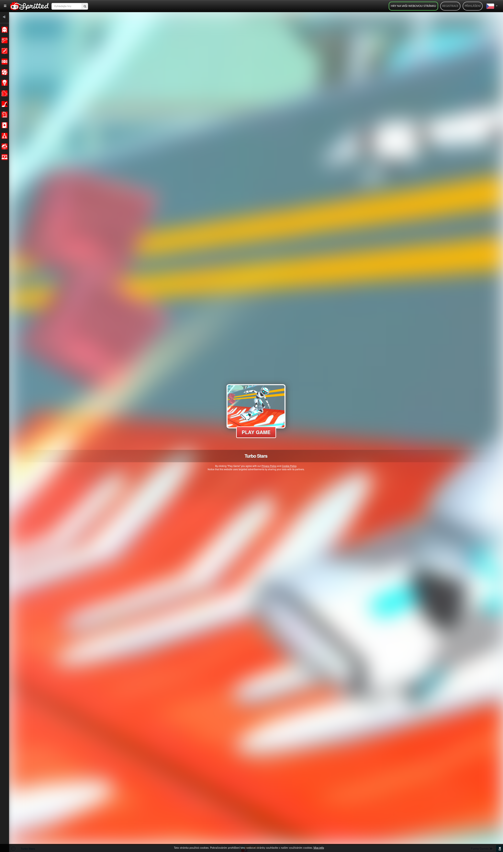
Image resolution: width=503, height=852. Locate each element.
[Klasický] (4, 29)
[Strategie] (4, 82)
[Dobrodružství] (4, 50)
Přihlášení (473, 6)
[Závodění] (4, 61)
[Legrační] (4, 146)
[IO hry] (4, 157)
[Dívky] (4, 104)
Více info (318, 847)
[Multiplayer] (4, 135)
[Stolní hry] (4, 114)
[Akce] (4, 40)
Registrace (450, 6)
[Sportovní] (4, 72)
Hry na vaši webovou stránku (413, 6)
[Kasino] (4, 125)
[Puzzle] (4, 93)
